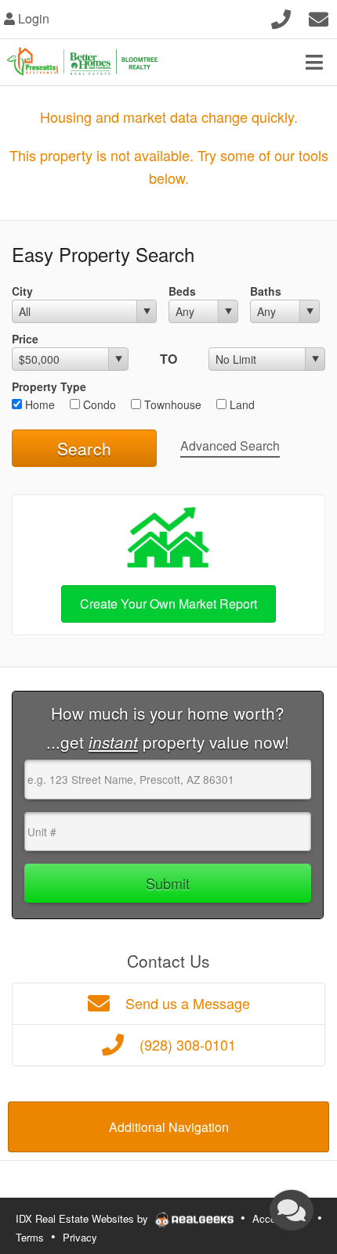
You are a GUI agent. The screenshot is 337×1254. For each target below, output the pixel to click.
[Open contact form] (318, 17)
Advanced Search (230, 446)
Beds (182, 291)
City (22, 291)
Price (25, 339)
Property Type (49, 386)
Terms (30, 1237)
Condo (98, 404)
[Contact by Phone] (281, 17)
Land (240, 404)
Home (38, 404)
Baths (265, 291)
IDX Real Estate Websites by (83, 1218)
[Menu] (314, 62)
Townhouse (171, 404)
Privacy (80, 1237)
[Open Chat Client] (291, 1210)
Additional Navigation (169, 1127)
